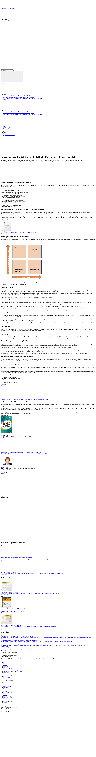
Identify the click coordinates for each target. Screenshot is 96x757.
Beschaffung (21, 95)
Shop (4, 110)
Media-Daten (6, 672)
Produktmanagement (29, 97)
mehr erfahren (4, 650)
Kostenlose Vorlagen (8, 675)
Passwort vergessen (10, 22)
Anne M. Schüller (5, 467)
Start (4, 131)
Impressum (5, 666)
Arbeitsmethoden (7, 95)
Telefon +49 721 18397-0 (27, 722)
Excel (4, 99)
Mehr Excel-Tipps (5, 646)
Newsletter (5, 676)
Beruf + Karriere (14, 95)
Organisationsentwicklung (9, 135)
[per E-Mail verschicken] (11, 495)
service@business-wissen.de (28, 732)
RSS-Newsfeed (6, 677)
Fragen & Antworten (8, 663)
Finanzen (31, 95)
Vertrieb (42, 98)
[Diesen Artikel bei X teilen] (32, 484)
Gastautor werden (7, 673)
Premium (5, 83)
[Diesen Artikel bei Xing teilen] (74, 484)
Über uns (5, 662)
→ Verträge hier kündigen (9, 678)
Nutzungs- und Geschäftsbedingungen (11, 670)
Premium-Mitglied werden (9, 128)
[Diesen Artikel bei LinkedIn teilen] (53, 484)
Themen (5, 94)
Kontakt (5, 665)
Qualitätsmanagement (26, 98)
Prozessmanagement (16, 98)
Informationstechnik (11, 97)
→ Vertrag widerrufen (8, 680)
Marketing (18, 97)
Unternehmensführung (36, 98)
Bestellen (3, 437)
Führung (5, 97)
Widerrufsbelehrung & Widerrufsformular (12, 671)
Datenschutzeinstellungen (9, 668)
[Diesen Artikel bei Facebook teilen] (11, 484)
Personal (22, 97)
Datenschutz (6, 667)
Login (7, 20)
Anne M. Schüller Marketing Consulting (9, 469)
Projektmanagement (7, 98)
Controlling (26, 95)
